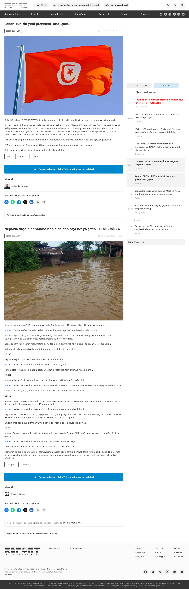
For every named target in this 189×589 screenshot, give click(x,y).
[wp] (13, 202)
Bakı (9, 156)
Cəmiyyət (159, 548)
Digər (144, 14)
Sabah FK (22, 156)
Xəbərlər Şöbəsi (18, 494)
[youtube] (183, 14)
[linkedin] (178, 14)
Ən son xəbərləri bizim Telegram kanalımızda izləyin (67, 169)
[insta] (165, 14)
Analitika (178, 552)
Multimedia (179, 556)
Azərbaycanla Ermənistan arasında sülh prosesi (76, 5)
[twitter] (174, 14)
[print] (38, 202)
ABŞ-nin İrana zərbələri (116, 5)
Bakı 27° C (168, 85)
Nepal (26, 464)
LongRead (140, 556)
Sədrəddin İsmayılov (20, 186)
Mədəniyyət (160, 556)
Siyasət (138, 548)
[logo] (15, 5)
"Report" (8, 330)
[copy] (44, 202)
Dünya (177, 548)
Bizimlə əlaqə (76, 548)
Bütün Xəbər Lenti (136, 242)
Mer (36, 156)
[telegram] (169, 14)
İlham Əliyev (41, 5)
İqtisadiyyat (140, 552)
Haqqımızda (54, 548)
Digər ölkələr (13, 31)
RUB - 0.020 (141, 85)
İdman (158, 552)
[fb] (161, 14)
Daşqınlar (11, 464)
